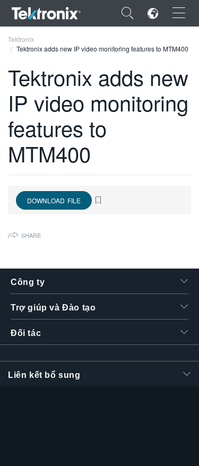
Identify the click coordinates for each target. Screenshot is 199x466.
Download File (54, 200)
